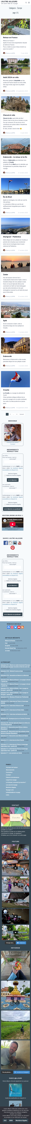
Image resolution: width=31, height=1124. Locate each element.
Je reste (7, 650)
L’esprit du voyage (11, 780)
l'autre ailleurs (9, 2)
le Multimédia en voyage (13, 792)
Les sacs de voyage (11, 785)
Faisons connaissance (12, 777)
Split (5, 321)
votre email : (12, 488)
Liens (7, 795)
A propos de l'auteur (13, 442)
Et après (7, 645)
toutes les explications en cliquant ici (15, 1098)
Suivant (22, 414)
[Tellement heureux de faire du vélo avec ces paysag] (15, 1024)
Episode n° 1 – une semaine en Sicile (11, 753)
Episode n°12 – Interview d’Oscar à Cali (12, 705)
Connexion (9, 772)
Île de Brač (7, 197)
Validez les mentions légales (13, 475)
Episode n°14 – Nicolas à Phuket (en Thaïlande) (14, 697)
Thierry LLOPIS (10, 53)
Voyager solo (10, 790)
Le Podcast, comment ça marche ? (16, 782)
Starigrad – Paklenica (12, 237)
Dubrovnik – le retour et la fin (15, 157)
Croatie (6, 390)
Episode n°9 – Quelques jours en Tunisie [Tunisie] (15, 718)
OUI (5, 1120)
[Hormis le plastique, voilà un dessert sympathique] (15, 965)
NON (11, 1120)
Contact (12, 444)
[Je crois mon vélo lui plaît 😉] (15, 995)
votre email (12, 459)
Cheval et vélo (9, 115)
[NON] (29, 1115)
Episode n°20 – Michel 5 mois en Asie (12, 671)
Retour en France (10, 37)
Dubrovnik (7, 356)
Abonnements (10, 770)
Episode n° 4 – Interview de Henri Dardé (12, 740)
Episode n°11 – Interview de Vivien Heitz (12, 710)
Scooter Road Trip (10, 648)
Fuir (6, 643)
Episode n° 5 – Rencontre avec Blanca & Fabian (14, 735)
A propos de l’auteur (12, 767)
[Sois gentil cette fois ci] (15, 1054)
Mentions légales (12, 473)
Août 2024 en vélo (11, 77)
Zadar (5, 274)
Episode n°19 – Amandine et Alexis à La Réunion (15, 675)
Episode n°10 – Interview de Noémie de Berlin (14, 714)
